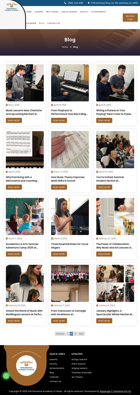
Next (81, 333)
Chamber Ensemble (82, 372)
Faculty (84, 11)
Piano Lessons (79, 363)
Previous (60, 333)
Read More (14, 120)
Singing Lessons (80, 368)
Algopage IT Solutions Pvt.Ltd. (115, 391)
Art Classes (52, 11)
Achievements (98, 11)
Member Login (130, 18)
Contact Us (53, 23)
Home (29, 11)
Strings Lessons (79, 359)
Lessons (39, 11)
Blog (41, 23)
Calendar (31, 23)
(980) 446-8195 (75, 3)
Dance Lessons (69, 11)
